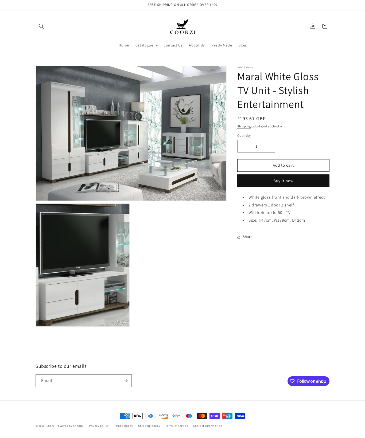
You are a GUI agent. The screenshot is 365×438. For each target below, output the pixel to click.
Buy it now (283, 180)
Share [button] (248, 236)
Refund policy (123, 426)
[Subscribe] (125, 380)
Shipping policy (149, 426)
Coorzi (51, 426)
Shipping (244, 126)
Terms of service (176, 426)
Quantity (244, 135)
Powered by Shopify (70, 426)
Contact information (207, 426)
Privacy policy (99, 426)
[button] (41, 26)
